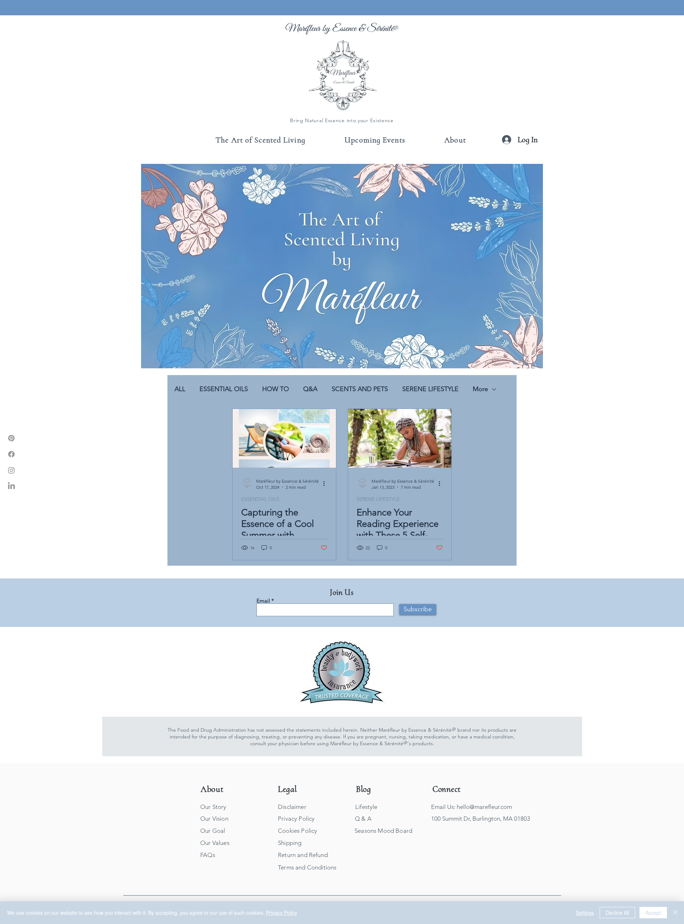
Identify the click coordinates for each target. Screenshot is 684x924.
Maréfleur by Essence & (326, 28)
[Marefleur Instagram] (11, 470)
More (480, 389)
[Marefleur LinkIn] (11, 486)
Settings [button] (585, 912)
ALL (180, 389)
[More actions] (326, 483)
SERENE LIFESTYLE (430, 389)
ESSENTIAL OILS (224, 389)
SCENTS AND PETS (360, 389)
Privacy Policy (281, 912)
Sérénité (380, 28)
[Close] (675, 912)
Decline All (617, 912)
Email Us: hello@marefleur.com (471, 806)
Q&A (310, 389)
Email (263, 600)
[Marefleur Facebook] (11, 454)
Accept (653, 912)
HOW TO (275, 389)
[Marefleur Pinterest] (11, 438)
